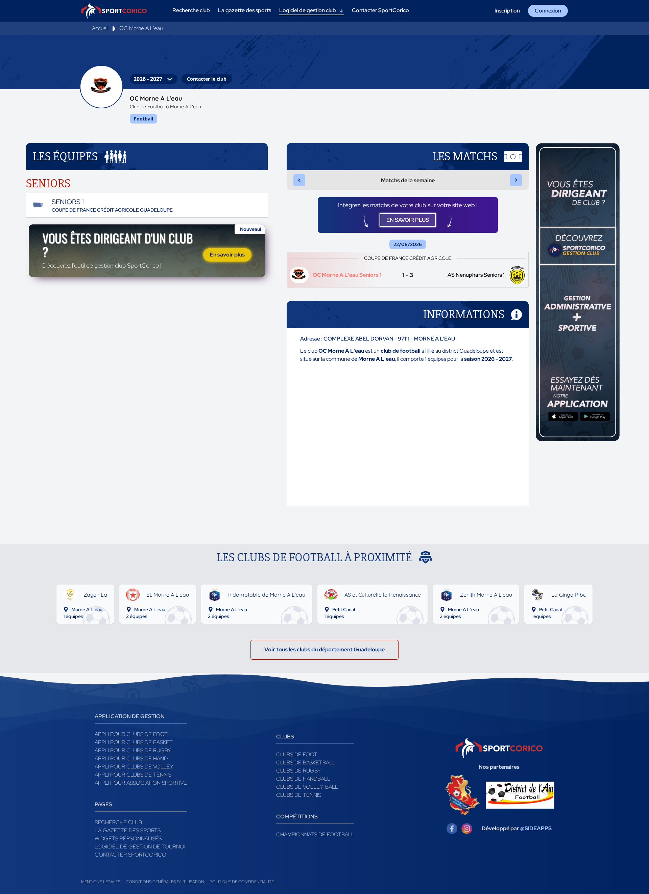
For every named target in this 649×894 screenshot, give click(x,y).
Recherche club (118, 822)
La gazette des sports (128, 830)
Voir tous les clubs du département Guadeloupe (324, 649)
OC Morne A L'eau (141, 28)
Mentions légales (100, 882)
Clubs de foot (296, 754)
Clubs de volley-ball (307, 786)
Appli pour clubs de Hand (131, 758)
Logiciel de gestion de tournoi (140, 846)
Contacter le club (206, 79)
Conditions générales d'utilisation (165, 882)
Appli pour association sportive (141, 782)
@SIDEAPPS (536, 828)
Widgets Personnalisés (128, 838)
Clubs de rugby (298, 770)
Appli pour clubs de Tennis (133, 774)
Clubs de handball (303, 778)
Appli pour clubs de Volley (134, 766)
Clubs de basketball (305, 762)
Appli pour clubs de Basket (134, 742)
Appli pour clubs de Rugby (133, 750)
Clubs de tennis (298, 794)
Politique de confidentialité (242, 882)
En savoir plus (227, 254)
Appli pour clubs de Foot (131, 734)
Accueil (100, 28)
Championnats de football (315, 834)
